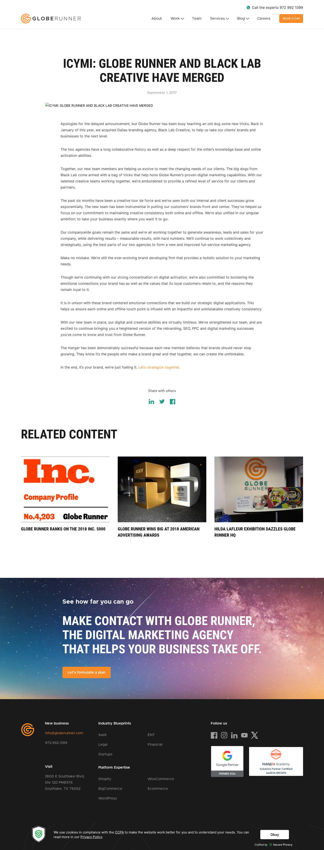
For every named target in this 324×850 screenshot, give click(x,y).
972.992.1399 (56, 743)
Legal (103, 744)
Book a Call (291, 18)
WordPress (107, 798)
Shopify (104, 779)
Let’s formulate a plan (86, 672)
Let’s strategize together (158, 367)
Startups (105, 754)
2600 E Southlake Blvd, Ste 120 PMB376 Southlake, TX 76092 (65, 782)
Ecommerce (158, 788)
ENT (151, 735)
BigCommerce (110, 788)
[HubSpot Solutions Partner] (276, 761)
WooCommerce (161, 779)
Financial (155, 744)
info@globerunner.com (64, 733)
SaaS (102, 735)
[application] (162, 836)
